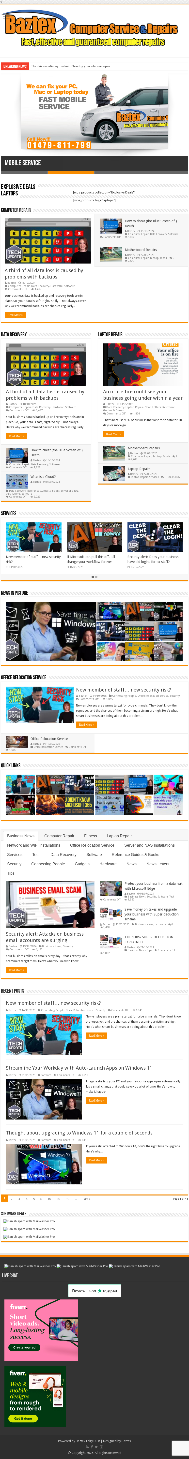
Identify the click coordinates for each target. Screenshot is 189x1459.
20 (58, 1199)
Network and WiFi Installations (33, 845)
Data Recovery (40, 286)
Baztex (11, 282)
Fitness (90, 836)
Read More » (15, 315)
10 (49, 1199)
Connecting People (124, 695)
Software (69, 286)
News (131, 864)
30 (67, 1199)
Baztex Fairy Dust (88, 1441)
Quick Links (10, 766)
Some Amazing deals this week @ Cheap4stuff (62, 66)
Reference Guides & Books (43, 490)
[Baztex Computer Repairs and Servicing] (94, 27)
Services (154, 476)
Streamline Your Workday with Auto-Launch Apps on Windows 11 (79, 1068)
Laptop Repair (158, 257)
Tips (11, 873)
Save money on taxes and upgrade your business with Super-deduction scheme (152, 914)
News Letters (153, 407)
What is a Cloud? (43, 477)
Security (175, 695)
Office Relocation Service (23, 678)
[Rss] (87, 1447)
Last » (87, 1199)
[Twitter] (96, 1447)
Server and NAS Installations (149, 845)
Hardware (56, 286)
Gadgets (82, 864)
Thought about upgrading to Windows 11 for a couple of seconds (79, 1133)
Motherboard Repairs (141, 250)
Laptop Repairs (139, 469)
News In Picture (14, 593)
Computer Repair (16, 210)
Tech (36, 855)
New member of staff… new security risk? (123, 690)
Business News (20, 836)
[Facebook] (91, 1447)
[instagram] (101, 1447)
